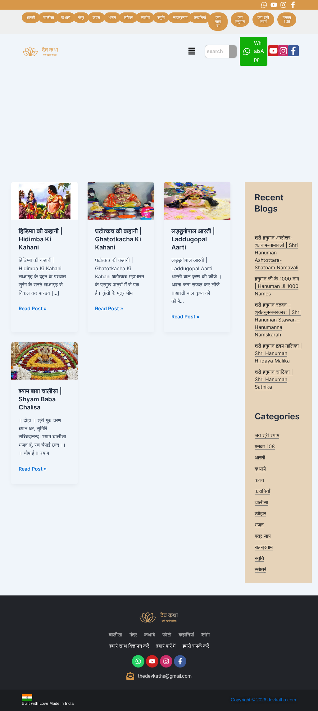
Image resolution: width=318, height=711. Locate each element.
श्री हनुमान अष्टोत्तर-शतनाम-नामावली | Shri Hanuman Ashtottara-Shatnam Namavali (276, 253)
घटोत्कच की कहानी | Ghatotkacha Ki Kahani (118, 239)
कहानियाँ (262, 491)
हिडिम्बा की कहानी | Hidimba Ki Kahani (40, 239)
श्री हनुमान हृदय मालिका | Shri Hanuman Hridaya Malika (278, 353)
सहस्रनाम (264, 547)
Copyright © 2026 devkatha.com (263, 699)
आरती (260, 457)
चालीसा (261, 502)
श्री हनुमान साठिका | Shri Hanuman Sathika (274, 379)
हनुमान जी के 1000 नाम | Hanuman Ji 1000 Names (277, 286)
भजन (259, 525)
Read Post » (33, 308)
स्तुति (259, 558)
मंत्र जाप (263, 536)
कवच (259, 480)
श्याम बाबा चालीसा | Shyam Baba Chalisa (40, 399)
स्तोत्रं (260, 569)
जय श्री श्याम (267, 435)
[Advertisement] (159, 115)
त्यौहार (260, 513)
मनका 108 (265, 446)
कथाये (260, 469)
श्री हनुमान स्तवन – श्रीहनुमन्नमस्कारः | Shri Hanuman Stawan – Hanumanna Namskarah (278, 320)
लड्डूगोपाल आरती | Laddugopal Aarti (193, 239)
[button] (191, 51)
